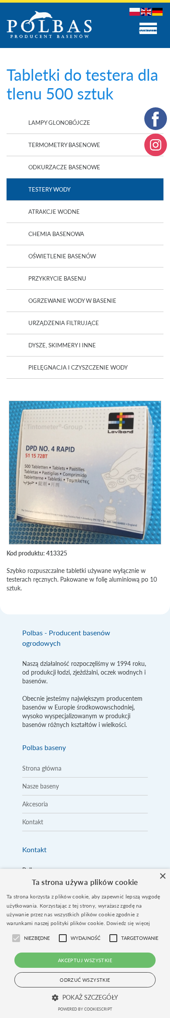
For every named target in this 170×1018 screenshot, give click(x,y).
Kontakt (32, 822)
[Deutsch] (157, 11)
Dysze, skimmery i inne (62, 345)
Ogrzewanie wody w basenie (72, 300)
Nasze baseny (40, 786)
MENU (148, 30)
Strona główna (41, 768)
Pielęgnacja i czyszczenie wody (78, 367)
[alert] (85, 943)
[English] (146, 11)
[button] (85, 997)
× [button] (162, 876)
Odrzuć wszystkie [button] (85, 980)
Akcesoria (35, 804)
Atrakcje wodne (54, 211)
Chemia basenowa (56, 233)
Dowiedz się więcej (128, 923)
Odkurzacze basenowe (64, 167)
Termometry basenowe (64, 144)
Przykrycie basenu (57, 278)
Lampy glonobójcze (59, 122)
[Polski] (135, 11)
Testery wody (49, 189)
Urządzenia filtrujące (63, 322)
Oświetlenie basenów (62, 256)
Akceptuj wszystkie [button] (85, 960)
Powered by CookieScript (85, 1009)
